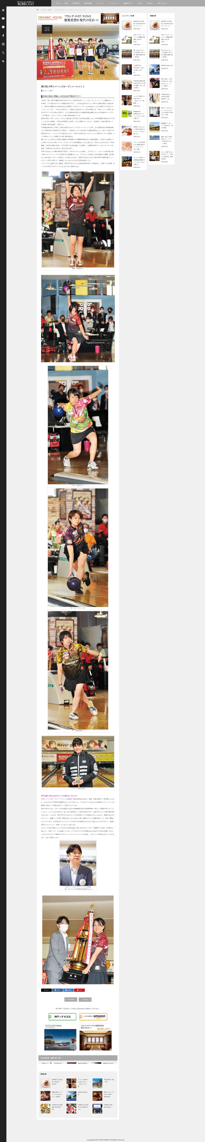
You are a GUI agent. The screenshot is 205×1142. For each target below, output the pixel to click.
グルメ (58, 3)
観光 (66, 3)
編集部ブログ (128, 3)
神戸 (51, 91)
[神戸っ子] (25, 2)
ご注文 (140, 3)
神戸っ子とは (161, 3)
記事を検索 (88, 3)
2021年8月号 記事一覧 (49, 1058)
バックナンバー (114, 3)
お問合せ (150, 3)
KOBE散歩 (76, 3)
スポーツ (46, 91)
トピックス (100, 3)
